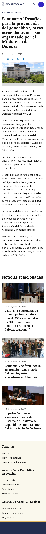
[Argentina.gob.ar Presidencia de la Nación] (13, 4)
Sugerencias (8, 517)
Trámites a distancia (11, 458)
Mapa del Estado (10, 494)
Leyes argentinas (10, 485)
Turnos (5, 453)
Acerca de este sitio (11, 508)
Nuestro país (8, 480)
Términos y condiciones (13, 513)
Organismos (8, 489)
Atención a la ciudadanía (14, 462)
